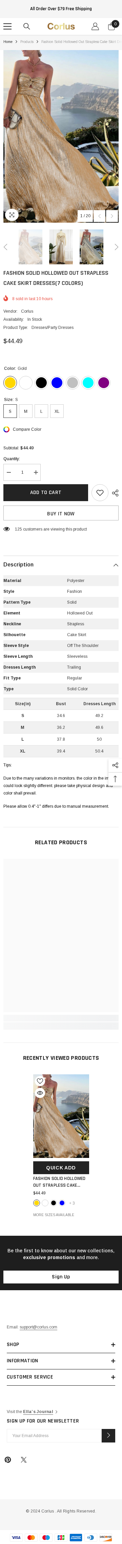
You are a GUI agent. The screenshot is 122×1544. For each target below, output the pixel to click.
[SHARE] (113, 493)
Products (27, 42)
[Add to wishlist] (100, 492)
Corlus (27, 311)
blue (62, 1203)
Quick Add (61, 1167)
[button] (99, 216)
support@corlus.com (38, 1327)
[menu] (7, 26)
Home (8, 42)
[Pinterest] (7, 1459)
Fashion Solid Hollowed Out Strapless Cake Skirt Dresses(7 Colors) (59, 1182)
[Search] (27, 26)
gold (36, 1203)
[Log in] (95, 26)
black (53, 1203)
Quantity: (11, 458)
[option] (61, 136)
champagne (45, 1203)
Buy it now (61, 513)
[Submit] (108, 1435)
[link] (61, 1018)
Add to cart (46, 492)
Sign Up (61, 1276)
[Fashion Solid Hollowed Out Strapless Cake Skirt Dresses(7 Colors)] (61, 1116)
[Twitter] (23, 1459)
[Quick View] (40, 1093)
